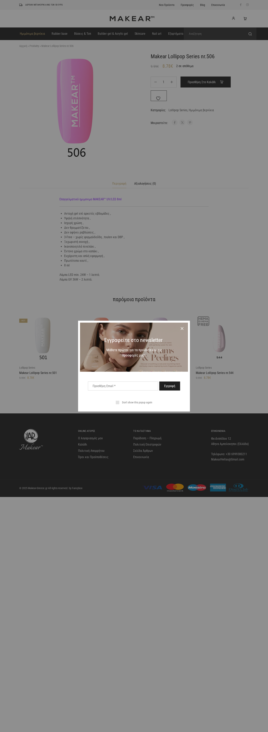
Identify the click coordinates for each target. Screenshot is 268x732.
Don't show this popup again (137, 402)
